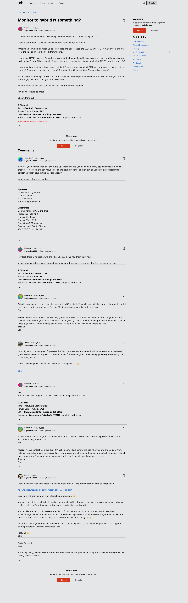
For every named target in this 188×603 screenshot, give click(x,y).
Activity (136, 48)
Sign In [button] (64, 146)
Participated (138, 63)
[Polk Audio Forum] (21, 3)
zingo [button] (26, 342)
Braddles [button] (27, 28)
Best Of (136, 70)
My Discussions (139, 56)
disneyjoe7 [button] (28, 158)
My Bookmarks (151, 52)
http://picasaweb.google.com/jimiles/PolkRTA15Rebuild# (45, 490)
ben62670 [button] (28, 295)
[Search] (144, 3)
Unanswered (151, 66)
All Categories (138, 41)
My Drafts (151, 59)
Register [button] (79, 146)
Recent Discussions (141, 45)
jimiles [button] (26, 475)
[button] (124, 20)
